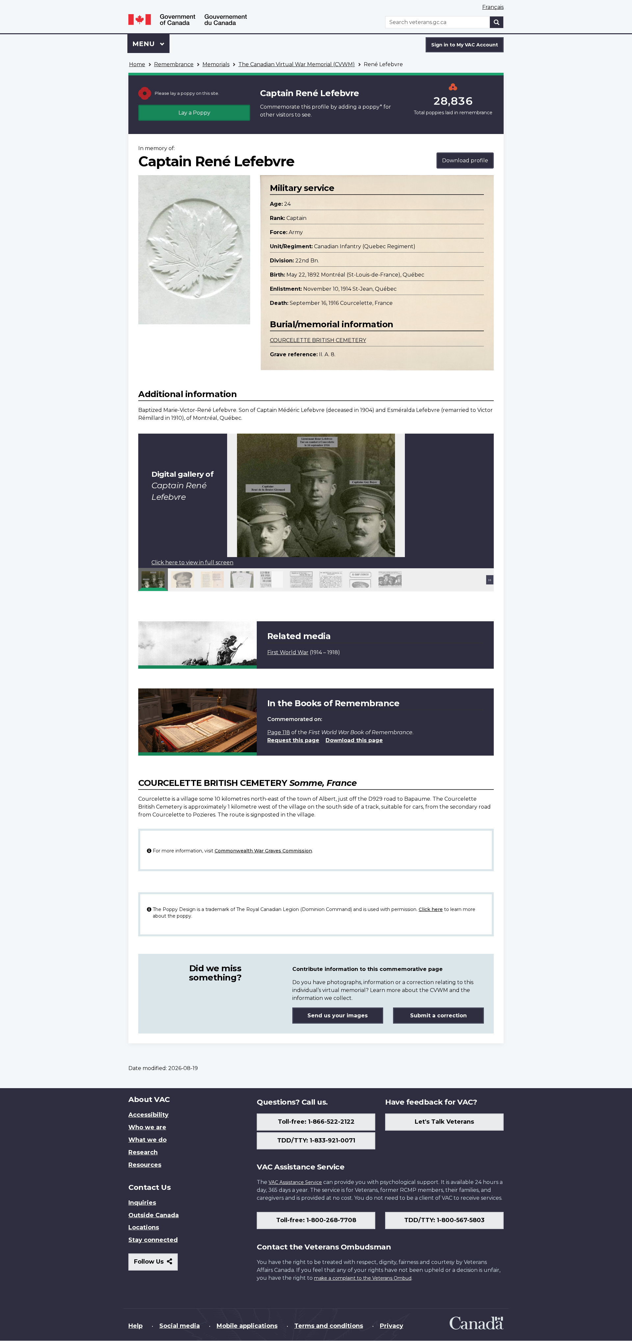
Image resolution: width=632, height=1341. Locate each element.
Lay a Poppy (194, 113)
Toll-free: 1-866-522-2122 (316, 1121)
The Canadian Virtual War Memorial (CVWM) (296, 64)
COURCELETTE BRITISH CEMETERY (318, 340)
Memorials (215, 64)
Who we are (147, 1127)
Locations (143, 1227)
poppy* (372, 107)
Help (135, 1325)
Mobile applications (247, 1325)
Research (143, 1152)
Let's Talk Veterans (444, 1121)
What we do (147, 1139)
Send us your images (337, 1015)
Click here (431, 909)
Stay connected (153, 1240)
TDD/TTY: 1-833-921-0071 (316, 1140)
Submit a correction (438, 1015)
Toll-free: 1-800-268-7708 (316, 1220)
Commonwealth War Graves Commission (263, 851)
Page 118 (278, 732)
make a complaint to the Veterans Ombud (362, 1278)
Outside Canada (153, 1215)
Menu (144, 44)
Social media (179, 1325)
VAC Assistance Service (295, 1182)
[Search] (497, 22)
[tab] (153, 579)
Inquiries (142, 1202)
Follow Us (156, 1264)
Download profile (465, 160)
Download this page (354, 740)
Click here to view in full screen (192, 562)
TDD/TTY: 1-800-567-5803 (444, 1220)
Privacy (391, 1325)
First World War (287, 652)
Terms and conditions (328, 1325)
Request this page (293, 740)
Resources (144, 1164)
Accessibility (148, 1114)
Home (137, 64)
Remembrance (174, 64)
